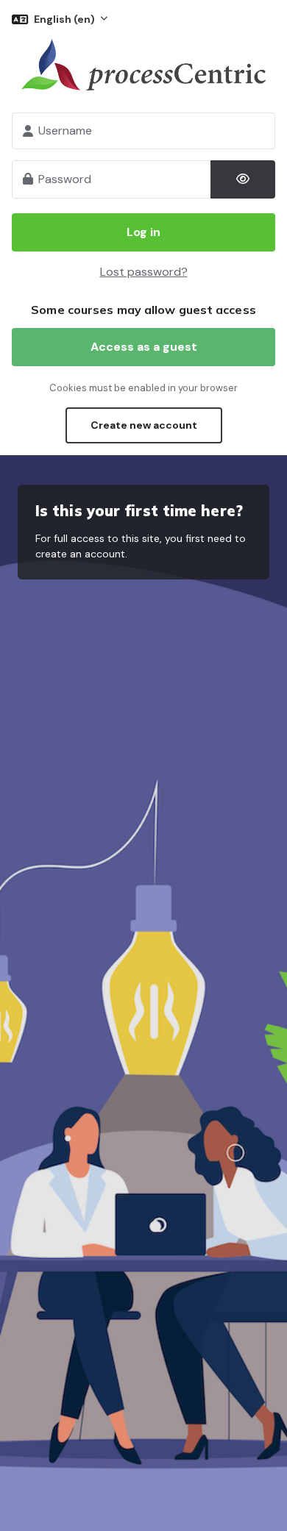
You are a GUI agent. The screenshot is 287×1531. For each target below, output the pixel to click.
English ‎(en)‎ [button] (65, 19)
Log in (143, 232)
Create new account (144, 425)
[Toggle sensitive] (242, 179)
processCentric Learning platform (143, 64)
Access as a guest (144, 346)
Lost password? (144, 271)
